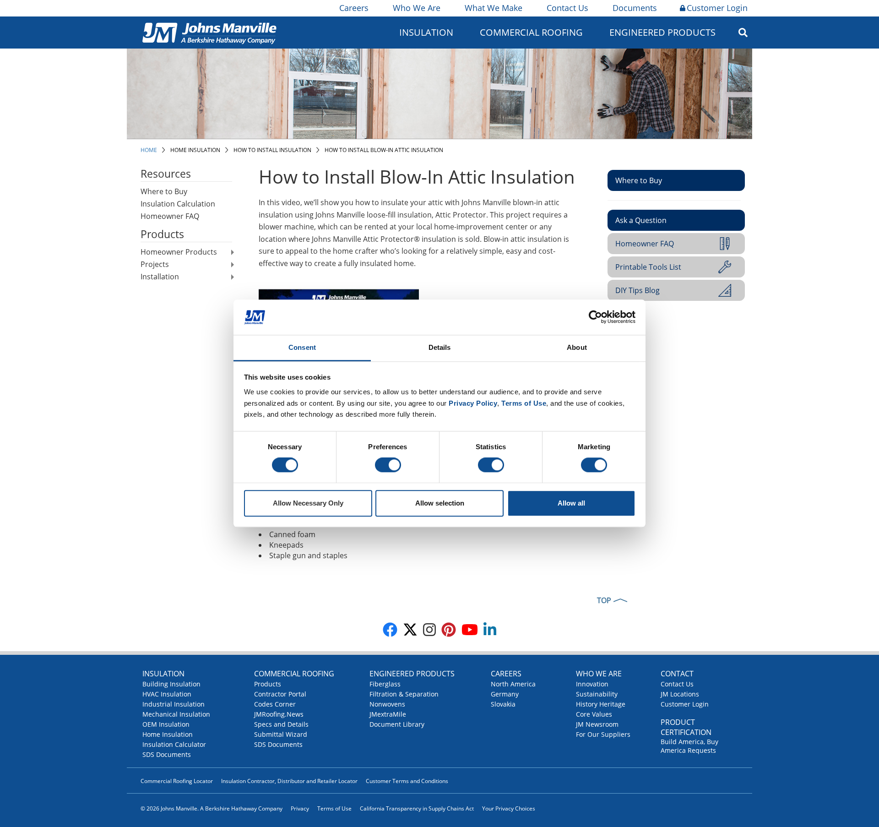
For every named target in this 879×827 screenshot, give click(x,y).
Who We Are (416, 7)
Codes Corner (275, 704)
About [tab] (577, 347)
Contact (677, 674)
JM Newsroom (597, 724)
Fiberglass (385, 684)
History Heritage (600, 704)
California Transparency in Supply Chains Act (417, 808)
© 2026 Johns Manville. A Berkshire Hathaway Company (211, 808)
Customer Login (717, 7)
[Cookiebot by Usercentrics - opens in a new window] (595, 317)
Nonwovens (387, 704)
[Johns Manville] (209, 32)
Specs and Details (281, 724)
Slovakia (503, 704)
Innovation (592, 684)
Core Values (594, 714)
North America (513, 684)
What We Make (493, 7)
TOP (604, 600)
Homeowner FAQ (170, 216)
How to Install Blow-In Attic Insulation (384, 150)
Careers (354, 7)
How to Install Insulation (272, 150)
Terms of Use (334, 808)
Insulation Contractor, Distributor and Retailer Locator (289, 781)
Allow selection (439, 503)
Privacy (300, 808)
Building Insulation (171, 684)
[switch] (388, 465)
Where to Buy (164, 191)
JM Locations (680, 694)
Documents (635, 7)
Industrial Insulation (173, 704)
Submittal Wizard (280, 734)
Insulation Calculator (174, 744)
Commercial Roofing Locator (177, 781)
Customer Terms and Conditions (407, 781)
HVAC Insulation (166, 694)
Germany (505, 694)
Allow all (571, 503)
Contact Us (567, 7)
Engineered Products (412, 674)
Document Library (396, 724)
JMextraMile (387, 714)
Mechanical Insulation (176, 714)
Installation (160, 277)
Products (267, 684)
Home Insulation (195, 150)
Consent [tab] (302, 347)
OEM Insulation (166, 724)
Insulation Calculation (178, 204)
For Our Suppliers (603, 734)
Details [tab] (440, 347)
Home (149, 150)
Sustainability (597, 694)
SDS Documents (166, 754)
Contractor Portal (280, 694)
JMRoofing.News (279, 714)
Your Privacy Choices (508, 808)
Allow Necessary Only (308, 503)
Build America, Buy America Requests (689, 746)
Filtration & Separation (404, 694)
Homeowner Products (179, 252)
